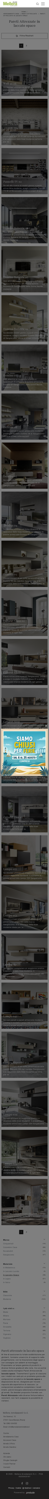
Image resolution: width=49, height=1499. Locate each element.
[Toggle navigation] (43, 3)
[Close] (46, 726)
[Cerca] (38, 3)
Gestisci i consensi (32, 1488)
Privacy (11, 1488)
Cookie (18, 1488)
